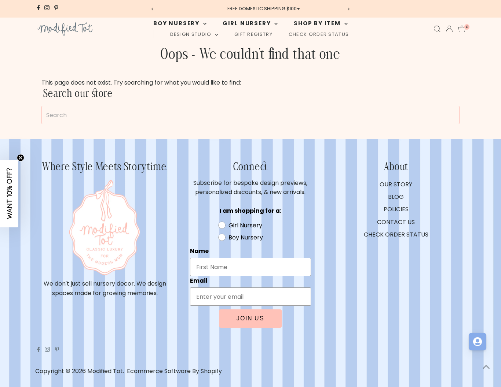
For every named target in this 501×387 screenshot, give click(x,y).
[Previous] (152, 9)
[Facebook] (38, 9)
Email (199, 280)
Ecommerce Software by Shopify (174, 371)
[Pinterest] (56, 9)
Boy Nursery (177, 23)
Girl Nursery (248, 23)
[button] (9, 193)
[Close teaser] (20, 157)
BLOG (396, 197)
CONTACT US (396, 222)
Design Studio (191, 34)
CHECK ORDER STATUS (319, 34)
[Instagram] (47, 9)
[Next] (348, 9)
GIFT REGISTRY (253, 34)
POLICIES (396, 209)
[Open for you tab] (477, 341)
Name (199, 251)
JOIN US (250, 318)
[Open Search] (437, 29)
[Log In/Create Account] (449, 29)
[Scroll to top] (486, 367)
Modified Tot (105, 371)
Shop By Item (318, 23)
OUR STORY (396, 184)
